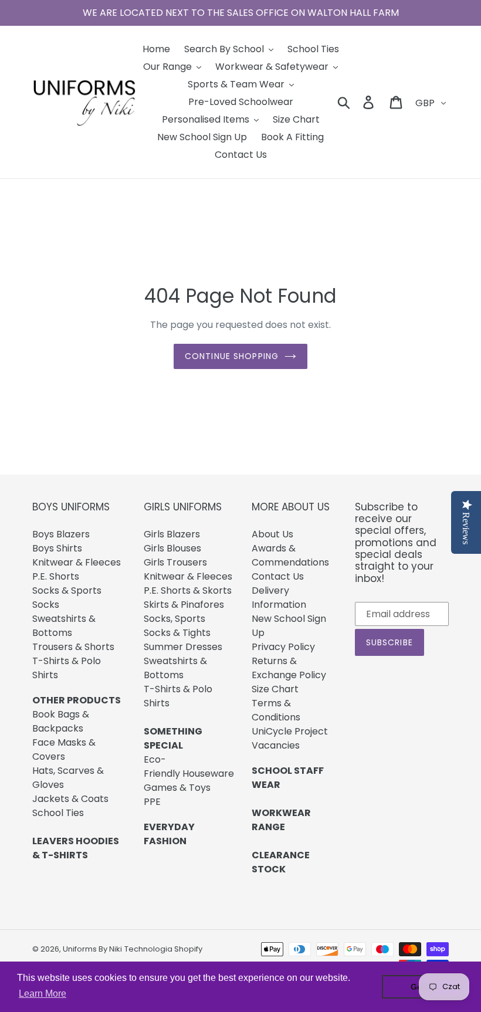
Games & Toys (177, 787)
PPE (152, 801)
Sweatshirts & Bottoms (64, 625)
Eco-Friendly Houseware (189, 766)
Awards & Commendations (290, 555)
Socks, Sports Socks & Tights (177, 625)
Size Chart (275, 689)
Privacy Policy (283, 647)
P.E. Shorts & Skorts (188, 590)
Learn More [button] (42, 994)
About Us (272, 534)
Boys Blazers (61, 534)
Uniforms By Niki (92, 949)
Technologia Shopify (163, 949)
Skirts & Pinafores (184, 604)
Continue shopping (232, 356)
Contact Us (278, 576)
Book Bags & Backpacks (60, 721)
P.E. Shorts (55, 576)
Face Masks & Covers (64, 749)
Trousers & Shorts (73, 647)
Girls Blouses (172, 548)
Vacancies (276, 745)
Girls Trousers (175, 562)
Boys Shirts (57, 548)
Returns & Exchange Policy (289, 668)
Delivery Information (279, 597)
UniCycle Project (290, 731)
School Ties (58, 813)
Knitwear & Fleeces (76, 562)
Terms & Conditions (276, 710)
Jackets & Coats (70, 798)
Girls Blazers (172, 534)
